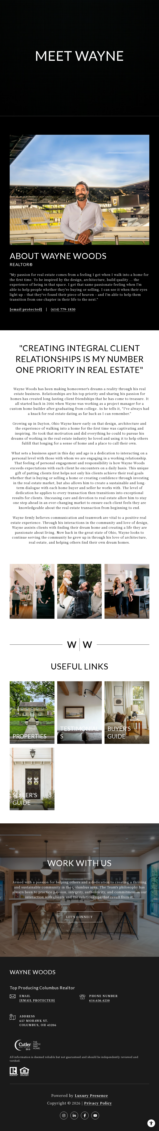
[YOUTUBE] (95, 1115)
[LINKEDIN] (74, 1115)
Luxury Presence (91, 1095)
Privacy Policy (98, 1102)
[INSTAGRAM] (64, 1115)
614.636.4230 (99, 1000)
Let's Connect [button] (79, 917)
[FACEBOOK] (85, 1115)
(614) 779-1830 (63, 309)
